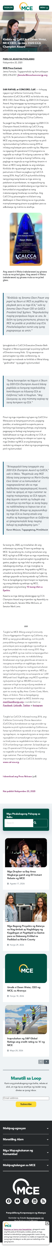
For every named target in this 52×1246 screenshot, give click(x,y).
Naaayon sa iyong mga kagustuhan (18, 1229)
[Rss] (43, 1201)
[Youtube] (17, 1201)
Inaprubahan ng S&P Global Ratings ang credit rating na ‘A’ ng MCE (26, 1042)
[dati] (41, 1062)
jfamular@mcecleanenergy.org (32, 75)
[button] (47, 1223)
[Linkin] (35, 1201)
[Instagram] (26, 1201)
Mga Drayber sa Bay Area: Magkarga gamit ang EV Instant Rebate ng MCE (24, 875)
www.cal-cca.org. (11, 762)
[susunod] (46, 1062)
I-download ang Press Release (17, 777)
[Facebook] (9, 1201)
